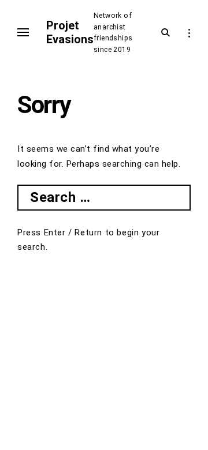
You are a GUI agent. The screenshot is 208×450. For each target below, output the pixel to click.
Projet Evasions (70, 32)
